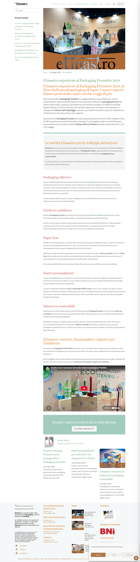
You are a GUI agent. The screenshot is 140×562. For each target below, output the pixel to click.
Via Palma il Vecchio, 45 (51, 532)
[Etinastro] (21, 4)
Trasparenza (74, 559)
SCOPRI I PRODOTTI (84, 428)
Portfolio (94, 4)
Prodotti (63, 4)
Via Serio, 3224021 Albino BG (49, 512)
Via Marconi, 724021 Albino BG (49, 521)
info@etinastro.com (50, 542)
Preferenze (129, 555)
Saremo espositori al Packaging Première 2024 (90, 513)
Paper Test (48, 243)
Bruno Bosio (63, 440)
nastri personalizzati (51, 278)
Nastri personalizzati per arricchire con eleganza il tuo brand (25, 36)
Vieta (114, 555)
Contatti (108, 4)
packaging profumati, (95, 182)
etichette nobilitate (96, 215)
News (101, 4)
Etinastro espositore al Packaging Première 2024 (81, 80)
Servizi (70, 4)
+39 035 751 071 (49, 540)
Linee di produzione (81, 4)
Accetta (98, 555)
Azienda (55, 4)
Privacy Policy (83, 559)
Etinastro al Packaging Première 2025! (89, 525)
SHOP (120, 4)
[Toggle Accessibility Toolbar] (136, 558)
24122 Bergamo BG (50, 533)
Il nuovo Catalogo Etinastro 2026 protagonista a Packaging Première (27, 26)
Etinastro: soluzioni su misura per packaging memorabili (112, 475)
